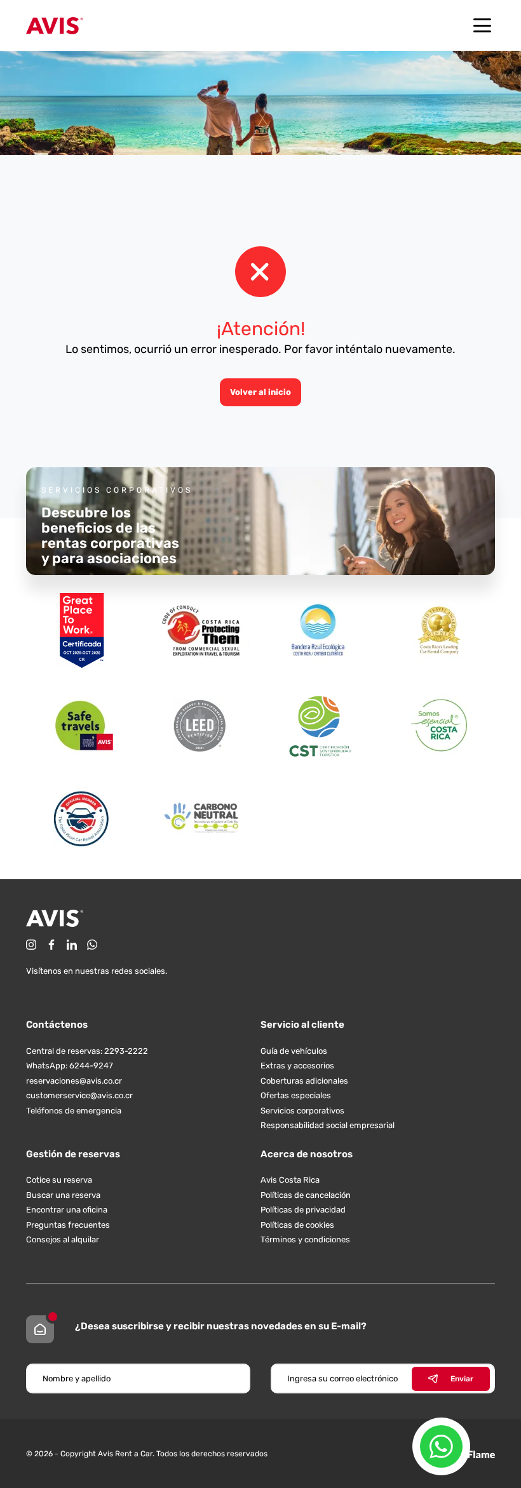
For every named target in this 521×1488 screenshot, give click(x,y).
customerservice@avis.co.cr (79, 1095)
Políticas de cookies (297, 1225)
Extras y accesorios (297, 1065)
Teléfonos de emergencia (73, 1110)
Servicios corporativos (302, 1110)
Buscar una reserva (63, 1195)
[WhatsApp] (92, 945)
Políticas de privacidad (303, 1209)
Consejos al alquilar (62, 1239)
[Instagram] (31, 945)
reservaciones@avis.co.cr (74, 1081)
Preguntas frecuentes (68, 1225)
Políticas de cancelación (305, 1195)
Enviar (461, 1378)
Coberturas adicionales (304, 1081)
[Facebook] (51, 945)
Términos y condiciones (305, 1239)
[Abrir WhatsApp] (441, 1446)
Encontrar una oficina (66, 1209)
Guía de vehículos (293, 1051)
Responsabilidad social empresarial (327, 1125)
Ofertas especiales (295, 1095)
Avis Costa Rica (290, 1180)
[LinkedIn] (72, 945)
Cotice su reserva (59, 1180)
